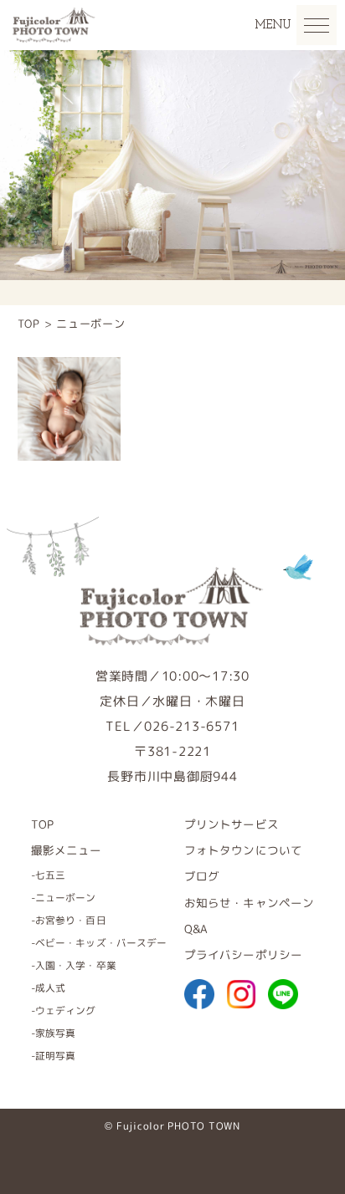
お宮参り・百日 (70, 920)
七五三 (50, 875)
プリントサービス (231, 824)
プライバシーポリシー (243, 954)
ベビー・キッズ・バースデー (101, 943)
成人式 (50, 988)
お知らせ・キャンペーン (249, 903)
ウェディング (65, 1010)
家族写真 (55, 1033)
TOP (42, 824)
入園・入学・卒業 (75, 965)
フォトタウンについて (243, 850)
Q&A (196, 928)
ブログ (201, 876)
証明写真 (55, 1056)
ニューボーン (65, 897)
